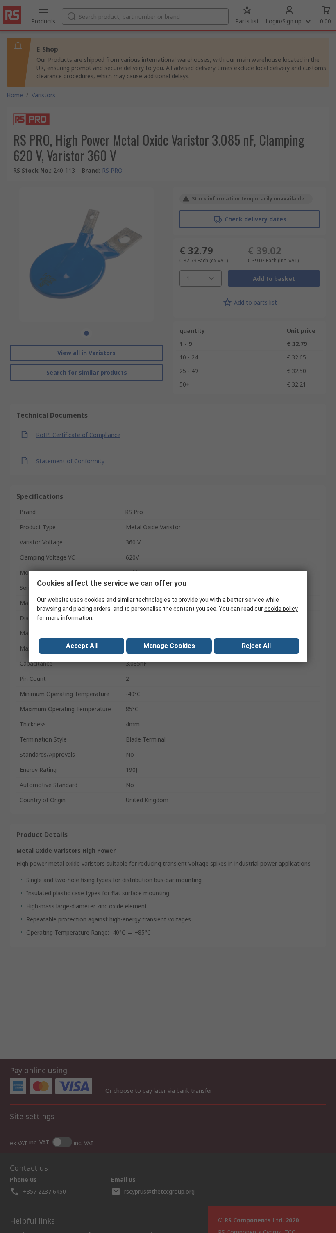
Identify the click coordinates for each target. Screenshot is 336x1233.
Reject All (256, 646)
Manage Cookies (169, 646)
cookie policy (281, 608)
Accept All (82, 646)
